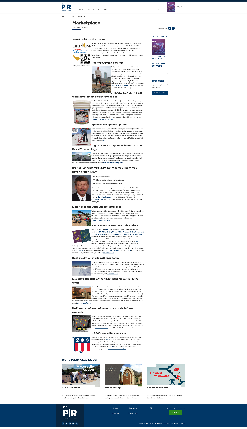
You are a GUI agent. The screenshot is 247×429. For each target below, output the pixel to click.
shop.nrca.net (114, 250)
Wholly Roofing (113, 388)
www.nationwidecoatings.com (102, 119)
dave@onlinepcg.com (106, 197)
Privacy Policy (133, 413)
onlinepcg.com (97, 199)
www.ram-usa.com (101, 328)
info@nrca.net (108, 253)
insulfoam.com (112, 274)
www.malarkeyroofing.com (113, 163)
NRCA (107, 230)
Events (99, 9)
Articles (91, 9)
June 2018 (71, 16)
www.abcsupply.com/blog (100, 220)
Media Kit (115, 413)
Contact (115, 408)
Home (63, 16)
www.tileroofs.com (84, 303)
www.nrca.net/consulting (117, 349)
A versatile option (71, 388)
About (106, 9)
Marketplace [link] (81, 16)
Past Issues (133, 408)
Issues (81, 9)
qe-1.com (106, 140)
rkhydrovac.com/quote (119, 85)
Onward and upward (157, 388)
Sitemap (183, 423)
